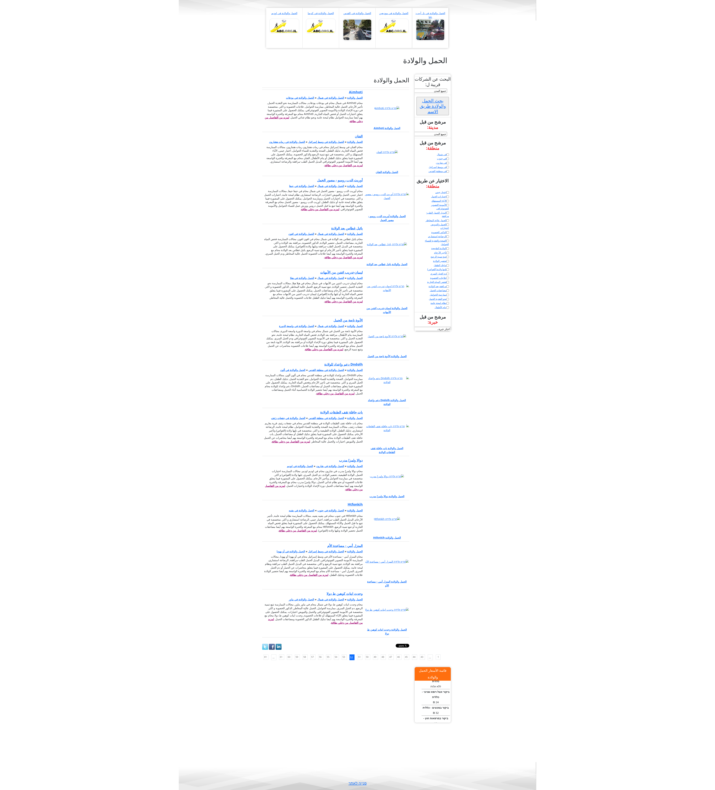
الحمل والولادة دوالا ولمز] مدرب (387, 496)
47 (390, 657)
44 (414, 657)
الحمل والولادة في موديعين (393, 13)
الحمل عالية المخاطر (436, 220)
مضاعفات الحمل (438, 290)
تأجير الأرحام (440, 252)
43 (422, 657)
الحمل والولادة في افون (301, 234)
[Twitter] (265, 647)
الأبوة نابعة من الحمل (348, 320)
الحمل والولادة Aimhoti (387, 128)
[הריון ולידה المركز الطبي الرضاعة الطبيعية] (284, 26)
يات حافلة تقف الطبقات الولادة (341, 412)
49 (375, 657)
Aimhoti (356, 92)
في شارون (441, 162)
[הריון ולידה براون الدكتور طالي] (394, 26)
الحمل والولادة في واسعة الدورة (296, 326)
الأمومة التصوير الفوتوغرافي (440, 206)
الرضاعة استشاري (437, 236)
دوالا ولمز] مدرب (351, 460)
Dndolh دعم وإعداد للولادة (343, 364)
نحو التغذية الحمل (438, 299)
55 (328, 657)
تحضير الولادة (440, 261)
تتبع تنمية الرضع (439, 256)
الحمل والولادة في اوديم (284, 13)
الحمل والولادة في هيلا (302, 278)
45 (406, 657)
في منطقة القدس (437, 171)
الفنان (359, 136)
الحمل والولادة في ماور (301, 599)
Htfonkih (355, 504)
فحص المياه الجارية (437, 282)
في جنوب (442, 158)
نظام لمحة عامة (438, 303)
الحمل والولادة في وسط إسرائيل (326, 142)
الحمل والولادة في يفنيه (301, 510)
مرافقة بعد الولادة (438, 286)
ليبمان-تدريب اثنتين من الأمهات (341, 272)
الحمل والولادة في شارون (330, 466)
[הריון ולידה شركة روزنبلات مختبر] (430, 29)
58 (304, 657)
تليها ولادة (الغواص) (437, 269)
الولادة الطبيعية (439, 248)
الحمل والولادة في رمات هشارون (287, 142)
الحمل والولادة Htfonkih (387, 537)
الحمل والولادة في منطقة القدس (326, 370)
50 (367, 657)
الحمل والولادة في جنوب (330, 510)
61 (281, 657)
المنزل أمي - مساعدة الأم (345, 545)
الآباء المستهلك (439, 200)
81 (265, 657)
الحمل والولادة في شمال (330, 97)
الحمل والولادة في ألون (292, 370)
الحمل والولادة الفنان (387, 172)
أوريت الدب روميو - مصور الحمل (340, 180)
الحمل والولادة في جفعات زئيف (288, 418)
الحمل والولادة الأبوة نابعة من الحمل (387, 356)
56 (320, 657)
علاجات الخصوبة (438, 278)
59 (296, 657)
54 (336, 657)
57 (312, 657)
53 (343, 657)
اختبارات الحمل (439, 196)
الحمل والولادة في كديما (321, 13)
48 (383, 657)
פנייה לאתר (358, 783)
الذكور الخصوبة (439, 232)
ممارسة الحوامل (438, 294)
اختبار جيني (441, 192)
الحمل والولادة (355, 97)
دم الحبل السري (438, 273)
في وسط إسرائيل (438, 167)
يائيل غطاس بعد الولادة (347, 228)
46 (398, 657)
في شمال (442, 154)
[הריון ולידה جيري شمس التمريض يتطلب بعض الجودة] (357, 29)
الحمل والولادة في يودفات (300, 97)
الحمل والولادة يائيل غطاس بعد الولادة (387, 264)
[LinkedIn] (279, 647)
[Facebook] (272, 647)
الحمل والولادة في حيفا (301, 186)
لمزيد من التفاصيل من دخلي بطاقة (344, 165)
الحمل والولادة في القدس (357, 13)
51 (359, 657)
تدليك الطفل (440, 265)
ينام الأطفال (441, 307)
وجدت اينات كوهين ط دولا (345, 593)
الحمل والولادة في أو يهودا (291, 551)
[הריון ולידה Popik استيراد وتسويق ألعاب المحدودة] (321, 26)
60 (289, 657)
